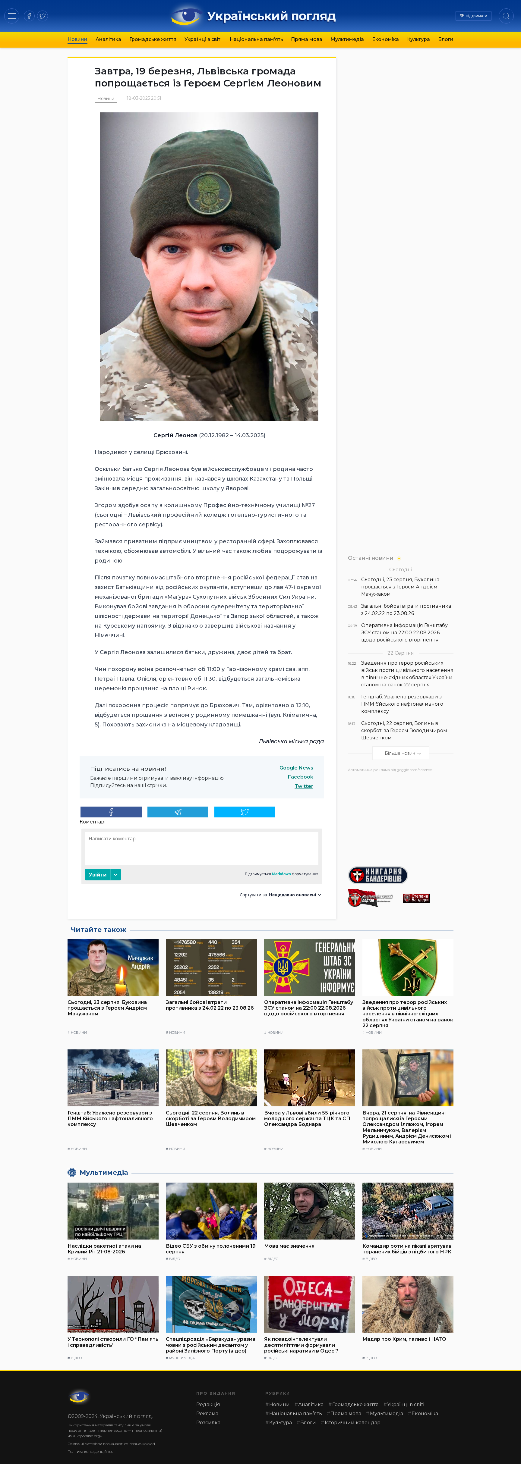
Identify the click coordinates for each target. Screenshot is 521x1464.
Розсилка (208, 1422)
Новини (77, 39)
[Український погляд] (80, 1396)
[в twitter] (42, 16)
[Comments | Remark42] (202, 865)
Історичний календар (352, 1422)
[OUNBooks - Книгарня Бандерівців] (400, 875)
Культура (418, 39)
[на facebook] (29, 16)
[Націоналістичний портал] (373, 898)
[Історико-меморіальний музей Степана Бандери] (428, 898)
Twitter (304, 786)
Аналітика (108, 39)
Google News (296, 768)
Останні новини (370, 558)
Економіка (385, 39)
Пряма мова (306, 39)
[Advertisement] (400, 817)
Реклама (207, 1413)
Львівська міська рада (291, 741)
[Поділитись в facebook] (111, 812)
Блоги (445, 39)
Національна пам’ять (256, 39)
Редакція (208, 1404)
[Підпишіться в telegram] (178, 812)
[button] (12, 16)
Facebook (300, 777)
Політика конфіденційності (91, 1451)
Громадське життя (152, 39)
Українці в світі (203, 39)
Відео (174, 1259)
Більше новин (400, 753)
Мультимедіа (347, 39)
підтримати (476, 16)
